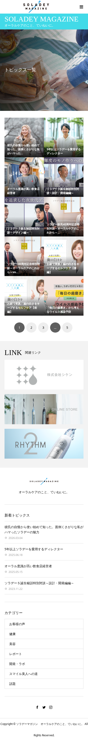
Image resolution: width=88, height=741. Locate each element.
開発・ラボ (17, 664)
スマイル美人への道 (23, 674)
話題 (12, 683)
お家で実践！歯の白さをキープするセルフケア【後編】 (63, 268)
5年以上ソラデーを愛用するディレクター (34, 549)
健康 (12, 634)
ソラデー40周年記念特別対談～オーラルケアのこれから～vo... (23, 268)
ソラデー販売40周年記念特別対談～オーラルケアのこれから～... (63, 228)
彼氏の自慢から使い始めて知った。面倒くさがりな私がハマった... (23, 149)
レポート (15, 654)
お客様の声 (17, 624)
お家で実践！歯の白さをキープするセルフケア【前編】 (23, 308)
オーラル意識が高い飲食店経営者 (28, 566)
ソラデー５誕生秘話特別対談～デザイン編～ (23, 230)
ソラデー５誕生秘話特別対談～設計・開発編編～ (63, 191)
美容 (12, 644)
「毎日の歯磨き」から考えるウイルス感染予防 (63, 310)
